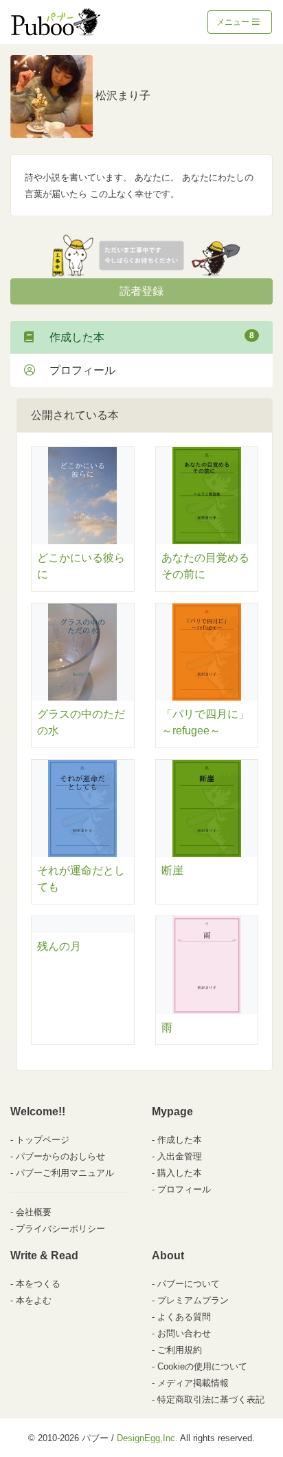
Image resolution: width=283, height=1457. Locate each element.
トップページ (42, 1140)
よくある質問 (184, 1317)
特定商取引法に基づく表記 (210, 1399)
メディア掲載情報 (193, 1383)
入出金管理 (179, 1156)
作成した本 (146, 337)
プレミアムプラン (193, 1300)
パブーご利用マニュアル (65, 1173)
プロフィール (76, 370)
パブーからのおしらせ (60, 1156)
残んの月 (59, 946)
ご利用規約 (179, 1350)
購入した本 (179, 1173)
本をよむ (34, 1300)
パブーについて (188, 1284)
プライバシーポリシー (60, 1228)
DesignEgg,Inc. (147, 1438)
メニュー (233, 22)
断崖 (172, 870)
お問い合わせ (184, 1333)
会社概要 (34, 1212)
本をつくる (38, 1284)
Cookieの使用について (202, 1366)
